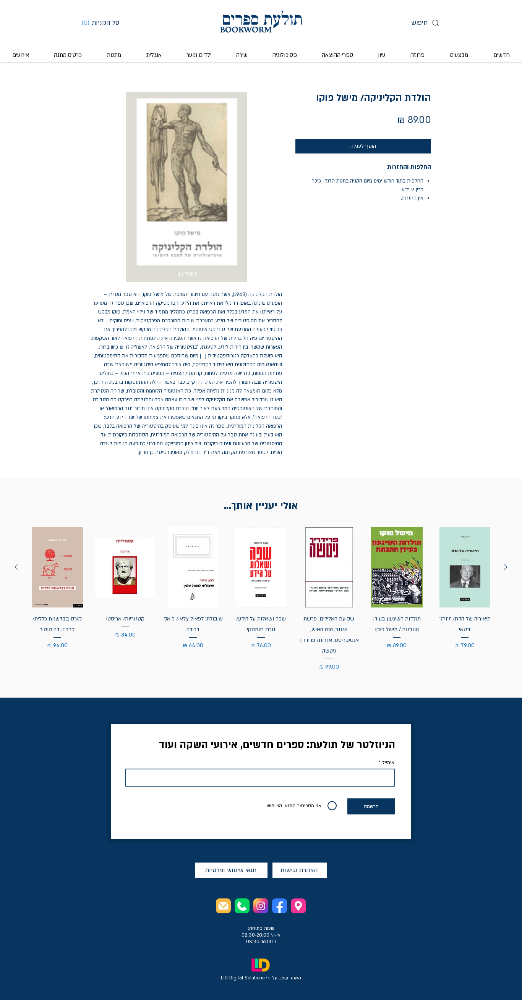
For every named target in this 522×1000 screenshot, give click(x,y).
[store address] (298, 905)
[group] (261, 599)
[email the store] (223, 905)
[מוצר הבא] (16, 567)
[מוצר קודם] (506, 567)
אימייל (388, 762)
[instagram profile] (260, 905)
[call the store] (242, 905)
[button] (103, 22)
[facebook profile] (279, 905)
